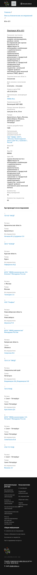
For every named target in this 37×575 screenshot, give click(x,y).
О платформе (22, 488)
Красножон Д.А (9, 409)
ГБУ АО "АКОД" (9, 216)
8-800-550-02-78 (24, 561)
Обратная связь (23, 499)
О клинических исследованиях (13, 531)
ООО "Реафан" (9, 302)
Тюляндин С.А (9, 295)
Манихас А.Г (8, 468)
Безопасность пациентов (12, 537)
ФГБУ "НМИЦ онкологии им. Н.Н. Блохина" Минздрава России (16, 273)
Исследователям (23, 496)
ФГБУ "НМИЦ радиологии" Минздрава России (13, 331)
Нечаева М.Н (9, 236)
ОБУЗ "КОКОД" (9, 244)
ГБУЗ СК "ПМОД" (10, 360)
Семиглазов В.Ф (10, 439)
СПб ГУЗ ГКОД (9, 447)
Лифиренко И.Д (10, 265)
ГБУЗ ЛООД (8, 389)
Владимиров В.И (10, 381)
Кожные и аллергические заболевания (9, 501)
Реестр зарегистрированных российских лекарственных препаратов (11, 520)
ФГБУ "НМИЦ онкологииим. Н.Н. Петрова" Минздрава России (15, 418)
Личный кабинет (27, 3)
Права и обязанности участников (14, 534)
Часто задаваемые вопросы (13, 540)
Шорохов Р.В (9, 323)
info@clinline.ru (14, 566)
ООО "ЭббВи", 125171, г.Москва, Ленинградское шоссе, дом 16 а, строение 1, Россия (17, 139)
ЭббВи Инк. (11, 99)
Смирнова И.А (9, 353)
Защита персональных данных (23, 504)
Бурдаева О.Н (19, 236)
